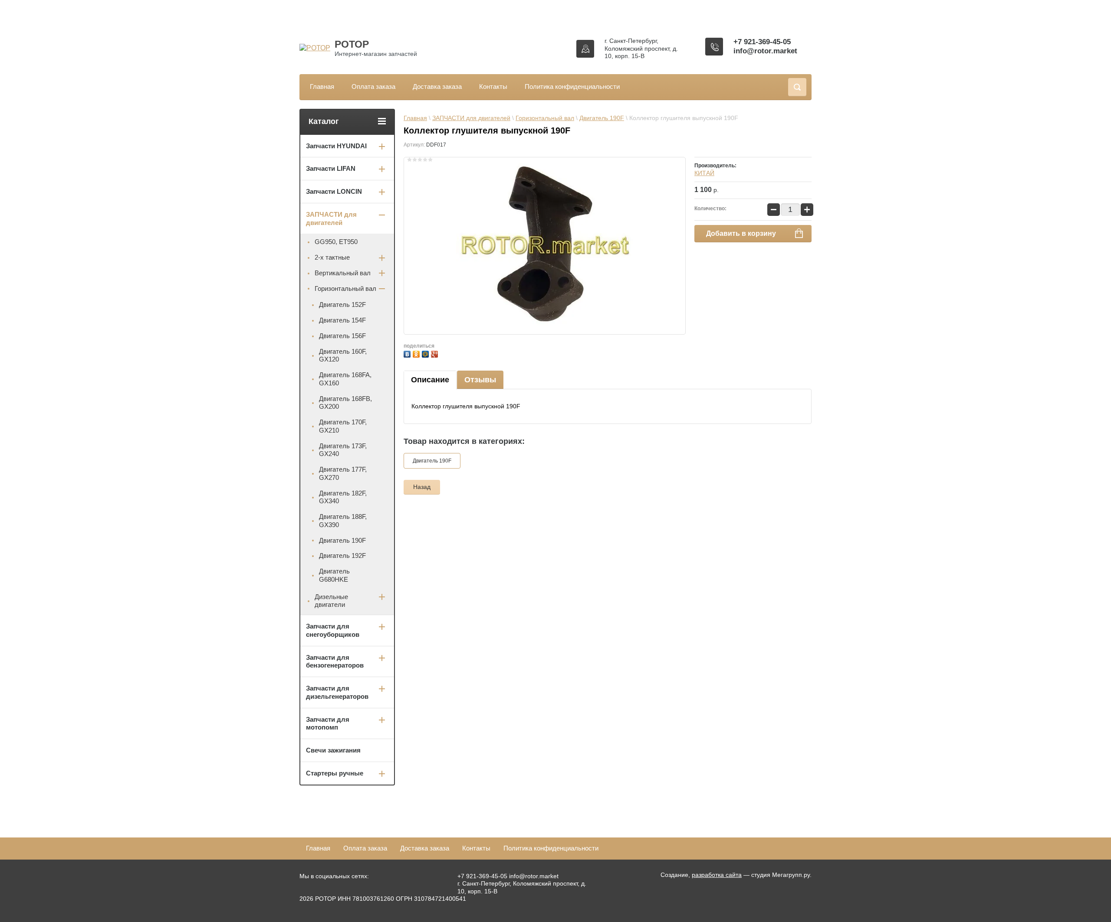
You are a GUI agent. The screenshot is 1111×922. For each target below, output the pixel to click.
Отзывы (480, 379)
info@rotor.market (765, 51)
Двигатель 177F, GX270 (343, 473)
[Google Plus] (435, 353)
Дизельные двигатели (331, 601)
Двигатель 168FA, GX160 (345, 379)
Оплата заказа (373, 86)
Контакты (493, 86)
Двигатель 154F (342, 320)
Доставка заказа (437, 86)
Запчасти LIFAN (330, 168)
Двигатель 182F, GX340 (343, 497)
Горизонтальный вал (545, 117)
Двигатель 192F (342, 555)
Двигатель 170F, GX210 (343, 426)
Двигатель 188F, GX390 (343, 520)
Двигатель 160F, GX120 (343, 355)
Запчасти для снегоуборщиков (332, 630)
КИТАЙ (704, 172)
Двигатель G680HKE (334, 575)
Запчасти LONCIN (334, 191)
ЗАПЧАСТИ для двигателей (471, 117)
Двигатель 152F (342, 304)
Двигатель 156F (342, 335)
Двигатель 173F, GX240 (343, 450)
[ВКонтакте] (408, 353)
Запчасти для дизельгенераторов (337, 692)
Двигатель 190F (601, 117)
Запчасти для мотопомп (327, 723)
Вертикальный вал (343, 273)
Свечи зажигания (333, 750)
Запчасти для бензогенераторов (335, 661)
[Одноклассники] (417, 353)
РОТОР (352, 44)
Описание (430, 379)
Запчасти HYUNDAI (336, 146)
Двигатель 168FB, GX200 (345, 403)
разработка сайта (717, 874)
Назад (422, 486)
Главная (322, 86)
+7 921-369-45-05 (762, 42)
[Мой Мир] (426, 353)
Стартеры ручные (334, 773)
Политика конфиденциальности (572, 86)
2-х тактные (332, 257)
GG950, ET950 (336, 241)
